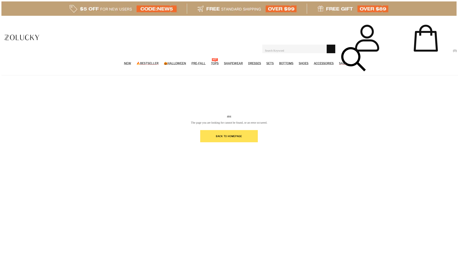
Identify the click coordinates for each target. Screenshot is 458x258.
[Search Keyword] (294, 49)
